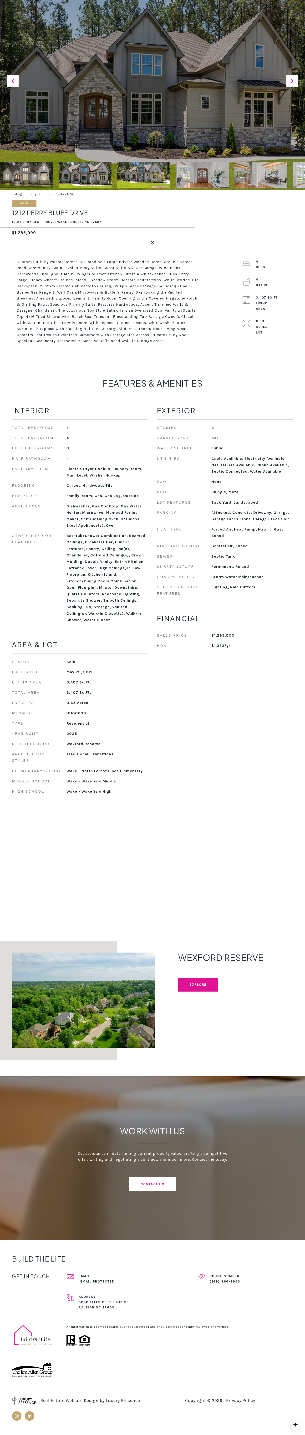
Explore (198, 985)
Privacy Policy (240, 1400)
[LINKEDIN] (29, 1416)
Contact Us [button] (152, 1184)
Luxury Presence (123, 1400)
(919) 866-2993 (225, 1281)
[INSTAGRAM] (16, 1416)
